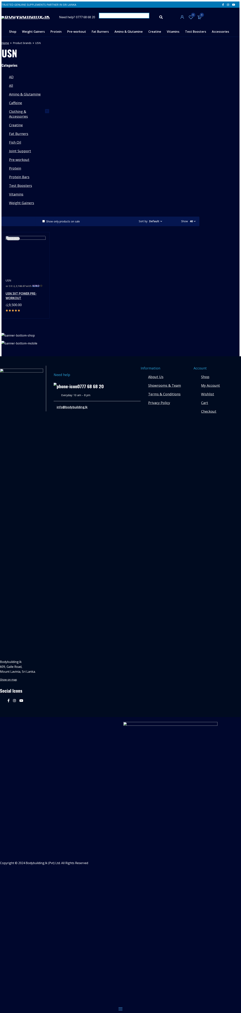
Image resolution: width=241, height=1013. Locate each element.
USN (8, 280)
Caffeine (15, 103)
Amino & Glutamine (25, 94)
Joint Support (20, 151)
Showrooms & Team (164, 385)
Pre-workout (19, 159)
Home (5, 43)
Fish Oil (15, 142)
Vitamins (16, 194)
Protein (15, 168)
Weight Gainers (21, 203)
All (11, 85)
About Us (155, 377)
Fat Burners (18, 133)
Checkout (208, 411)
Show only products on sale (62, 221)
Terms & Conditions (164, 394)
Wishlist (193, 14)
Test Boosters (20, 185)
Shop (205, 377)
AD (11, 77)
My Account (210, 385)
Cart (204, 402)
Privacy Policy (159, 402)
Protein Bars (19, 177)
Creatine (16, 125)
